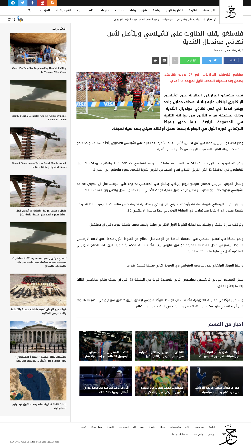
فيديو (83, 427)
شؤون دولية (138, 10)
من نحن (211, 434)
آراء (79, 10)
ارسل (189, 60)
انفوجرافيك (63, 10)
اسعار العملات (96, 427)
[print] (155, 60)
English (193, 10)
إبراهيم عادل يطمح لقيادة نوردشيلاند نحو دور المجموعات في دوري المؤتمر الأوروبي (157, 19)
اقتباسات (111, 427)
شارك (233, 60)
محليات (119, 10)
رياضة (156, 10)
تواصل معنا (198, 434)
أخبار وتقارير (174, 10)
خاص (90, 10)
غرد (211, 60)
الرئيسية (209, 10)
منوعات (104, 10)
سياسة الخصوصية (180, 434)
